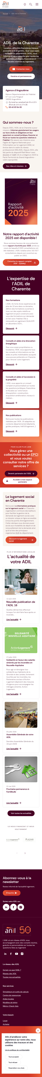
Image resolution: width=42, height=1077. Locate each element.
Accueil (5, 14)
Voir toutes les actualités (21, 813)
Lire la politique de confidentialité (17, 1050)
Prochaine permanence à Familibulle (17, 790)
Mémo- (10, 1006)
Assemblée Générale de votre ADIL (19, 736)
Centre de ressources (12, 995)
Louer (5, 1020)
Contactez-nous (22, 69)
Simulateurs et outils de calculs (16, 992)
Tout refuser (13, 1062)
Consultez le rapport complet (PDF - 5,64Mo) (20, 262)
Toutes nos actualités (11, 977)
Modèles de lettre (10, 1002)
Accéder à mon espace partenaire (22, 480)
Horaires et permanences (21, 76)
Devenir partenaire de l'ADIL (19, 473)
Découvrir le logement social (18, 540)
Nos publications (13, 415)
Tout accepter (14, 1057)
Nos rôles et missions (15, 166)
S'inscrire (10, 893)
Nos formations (13, 300)
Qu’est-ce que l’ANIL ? (12, 970)
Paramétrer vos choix (16, 1068)
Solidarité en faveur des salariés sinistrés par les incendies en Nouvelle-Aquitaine (20, 663)
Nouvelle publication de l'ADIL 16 (20, 603)
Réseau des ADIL (9, 973)
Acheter (6, 1024)
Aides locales (8, 999)
